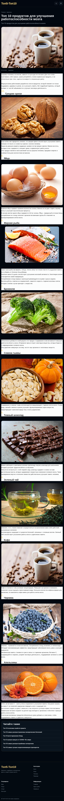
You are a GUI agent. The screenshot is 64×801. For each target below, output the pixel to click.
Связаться (36, 789)
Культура (3, 791)
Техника (36, 773)
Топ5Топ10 (8, 3)
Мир (2, 784)
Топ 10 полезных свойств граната (14, 728)
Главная (3, 12)
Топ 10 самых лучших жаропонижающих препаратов (21, 747)
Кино (35, 769)
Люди (2, 786)
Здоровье (9, 12)
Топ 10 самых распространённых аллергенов (18, 743)
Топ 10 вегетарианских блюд (13, 736)
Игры (35, 771)
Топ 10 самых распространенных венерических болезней (22, 732)
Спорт (2, 789)
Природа (36, 776)
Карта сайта (37, 786)
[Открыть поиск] (56, 3)
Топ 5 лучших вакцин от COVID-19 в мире (17, 740)
